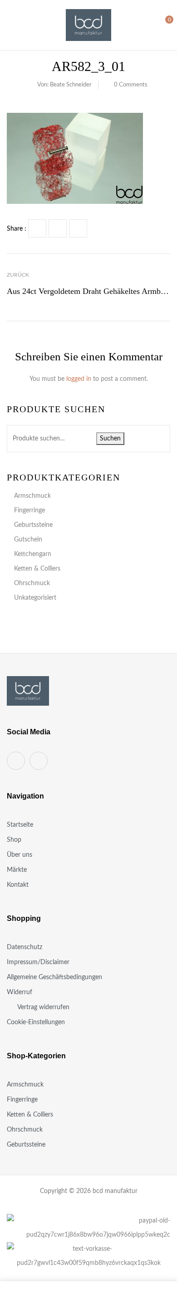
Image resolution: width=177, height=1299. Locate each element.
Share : (16, 229)
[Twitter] (58, 228)
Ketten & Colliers (37, 569)
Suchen (110, 438)
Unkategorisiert (35, 598)
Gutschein (28, 539)
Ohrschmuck (32, 583)
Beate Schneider (71, 85)
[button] (162, 24)
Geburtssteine (33, 525)
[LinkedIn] (78, 228)
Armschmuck (32, 496)
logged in (78, 379)
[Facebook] (37, 228)
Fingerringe (29, 510)
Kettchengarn (32, 554)
